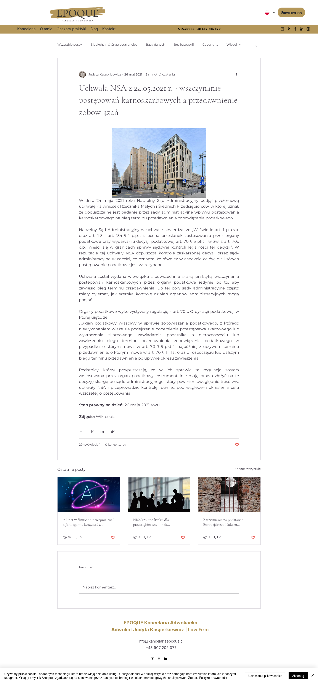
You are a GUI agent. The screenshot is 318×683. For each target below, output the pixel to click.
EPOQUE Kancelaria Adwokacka (160, 622)
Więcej (231, 45)
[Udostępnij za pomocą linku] (113, 431)
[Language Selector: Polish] (270, 12)
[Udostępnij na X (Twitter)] (92, 431)
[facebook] (295, 29)
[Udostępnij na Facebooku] (81, 431)
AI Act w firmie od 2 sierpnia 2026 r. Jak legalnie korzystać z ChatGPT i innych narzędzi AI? (88, 522)
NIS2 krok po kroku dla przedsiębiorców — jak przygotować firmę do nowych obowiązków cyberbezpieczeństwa (158, 522)
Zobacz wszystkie (247, 469)
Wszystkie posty (69, 45)
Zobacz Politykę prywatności (207, 677)
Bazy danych (155, 45)
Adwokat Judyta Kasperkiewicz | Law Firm (160, 629)
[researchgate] (282, 29)
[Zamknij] (312, 676)
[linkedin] (302, 29)
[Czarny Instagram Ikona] (308, 29)
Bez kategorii (184, 45)
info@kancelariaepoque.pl (160, 641)
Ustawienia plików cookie (265, 675)
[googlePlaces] (289, 29)
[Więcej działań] (236, 74)
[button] (255, 45)
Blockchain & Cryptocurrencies (113, 45)
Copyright (210, 45)
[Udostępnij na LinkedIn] (102, 431)
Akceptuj (298, 675)
